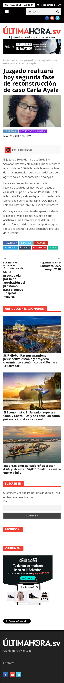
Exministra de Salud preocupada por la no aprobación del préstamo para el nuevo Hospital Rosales (14, 280)
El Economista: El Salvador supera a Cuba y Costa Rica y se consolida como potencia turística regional (31, 415)
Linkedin (11, 247)
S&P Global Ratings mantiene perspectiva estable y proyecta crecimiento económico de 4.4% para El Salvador (30, 360)
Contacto (8, 663)
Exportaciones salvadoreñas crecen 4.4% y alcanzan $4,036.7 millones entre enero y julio (32, 469)
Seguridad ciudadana (32, 131)
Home (6, 60)
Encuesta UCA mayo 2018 (50, 266)
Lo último (15, 60)
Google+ (42, 243)
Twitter (27, 243)
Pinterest (41, 247)
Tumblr (26, 247)
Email (6, 501)
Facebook (11, 243)
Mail (54, 247)
